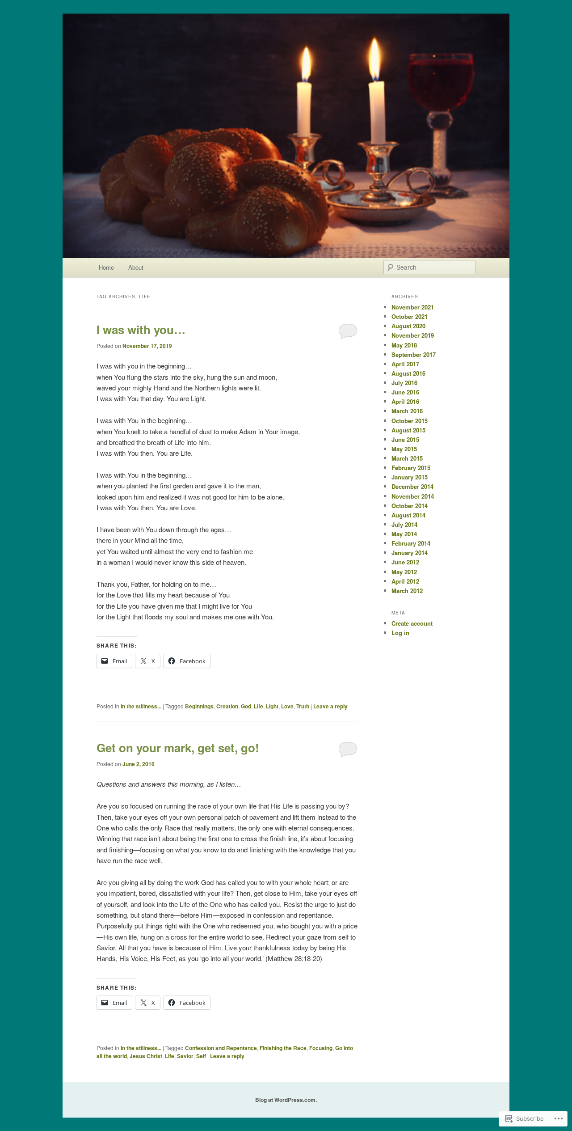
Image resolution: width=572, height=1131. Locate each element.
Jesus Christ (146, 1056)
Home (106, 267)
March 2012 (407, 590)
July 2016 (404, 382)
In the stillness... (141, 706)
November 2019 (412, 335)
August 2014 (408, 515)
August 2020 (408, 326)
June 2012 (405, 562)
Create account (412, 623)
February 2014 (410, 543)
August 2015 (408, 430)
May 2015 (404, 449)
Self (201, 1056)
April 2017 (405, 364)
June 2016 (405, 392)
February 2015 (410, 467)
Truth (302, 706)
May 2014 (404, 533)
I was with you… (141, 329)
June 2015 (405, 439)
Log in (400, 632)
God (246, 706)
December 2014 (412, 486)
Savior (185, 1056)
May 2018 (404, 345)
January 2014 (409, 552)
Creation (227, 706)
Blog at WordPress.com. (286, 1100)
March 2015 (407, 458)
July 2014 (404, 524)
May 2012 (404, 572)
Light (272, 706)
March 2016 (407, 411)
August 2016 (408, 373)
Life (258, 706)
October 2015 (409, 420)
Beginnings (199, 706)
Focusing (320, 1048)
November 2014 (412, 496)
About (135, 267)
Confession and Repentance (221, 1048)
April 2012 (405, 581)
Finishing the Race (283, 1048)
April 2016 (405, 401)
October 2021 (409, 316)
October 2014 (409, 505)
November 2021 (412, 307)
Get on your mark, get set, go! (178, 747)
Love (287, 706)
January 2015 (409, 477)
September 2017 (413, 354)
